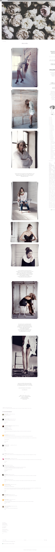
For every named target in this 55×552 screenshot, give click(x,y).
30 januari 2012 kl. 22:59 (9, 465)
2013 (50, 123)
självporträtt (51, 169)
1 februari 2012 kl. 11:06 (12, 499)
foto (5, 408)
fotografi (7, 408)
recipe (49, 207)
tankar (30, 408)
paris (53, 186)
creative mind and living (7, 506)
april (51, 135)
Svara (5, 416)
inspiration (16, 408)
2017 (50, 118)
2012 (50, 124)
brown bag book (52, 143)
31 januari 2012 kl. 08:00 (11, 474)
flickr (52, 190)
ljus (53, 198)
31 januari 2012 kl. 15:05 (13, 484)
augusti (52, 130)
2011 (50, 160)
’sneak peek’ (50, 183)
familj (52, 177)
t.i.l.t (49, 193)
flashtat (50, 190)
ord (27, 408)
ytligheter (54, 207)
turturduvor (52, 157)
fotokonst (51, 204)
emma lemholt (51, 179)
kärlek (51, 198)
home (54, 174)
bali (49, 182)
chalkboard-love (50, 203)
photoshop (53, 182)
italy (52, 186)
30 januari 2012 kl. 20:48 (14, 458)
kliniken (53, 191)
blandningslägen (50, 202)
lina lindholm (22, 408)
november (52, 126)
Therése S (5, 453)
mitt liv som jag (6, 494)
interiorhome (6, 474)
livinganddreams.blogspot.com (8, 425)
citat (52, 174)
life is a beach (52, 188)
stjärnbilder (51, 156)
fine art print (52, 74)
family (51, 197)
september (52, 129)
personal (50, 173)
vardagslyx (53, 196)
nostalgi (50, 192)
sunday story (51, 207)
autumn (53, 185)
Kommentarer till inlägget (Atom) (11, 541)
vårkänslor (50, 180)
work (49, 176)
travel (51, 176)
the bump (52, 193)
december (52, 125)
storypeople (52, 199)
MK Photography (6, 499)
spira (26, 395)
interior (50, 186)
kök (52, 198)
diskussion (53, 203)
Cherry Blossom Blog (7, 484)
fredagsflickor (52, 141)
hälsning (50, 188)
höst (50, 182)
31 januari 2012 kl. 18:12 (12, 494)
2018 (50, 117)
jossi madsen (19, 408)
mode (50, 174)
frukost (53, 204)
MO (54, 187)
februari (52, 137)
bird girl (51, 149)
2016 (50, 119)
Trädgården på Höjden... (7, 458)
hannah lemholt (52, 167)
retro (51, 144)
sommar (52, 192)
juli (51, 131)
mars (51, 136)
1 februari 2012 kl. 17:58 (14, 506)
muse (49, 196)
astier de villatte (51, 201)
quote (49, 175)
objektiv (50, 199)
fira (51, 174)
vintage (53, 187)
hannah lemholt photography (12, 408)
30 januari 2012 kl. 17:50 (16, 425)
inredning (50, 177)
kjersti (5, 465)
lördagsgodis (52, 151)
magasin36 (26, 408)
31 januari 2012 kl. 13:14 (10, 479)
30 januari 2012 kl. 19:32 (10, 453)
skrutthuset (50, 187)
